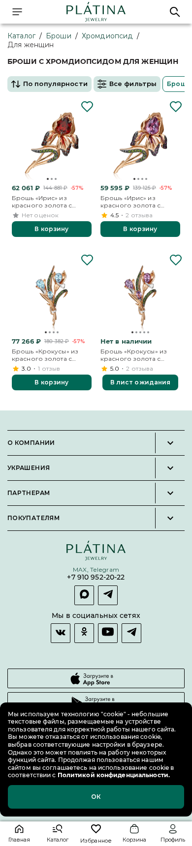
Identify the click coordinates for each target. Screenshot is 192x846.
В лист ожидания (140, 382)
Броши (58, 35)
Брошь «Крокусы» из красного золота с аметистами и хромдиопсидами (133, 355)
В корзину (51, 229)
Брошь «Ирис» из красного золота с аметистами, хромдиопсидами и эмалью (130, 201)
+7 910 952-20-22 (96, 577)
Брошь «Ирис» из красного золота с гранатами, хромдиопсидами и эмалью (42, 201)
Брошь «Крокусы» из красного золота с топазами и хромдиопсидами (45, 355)
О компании (31, 442)
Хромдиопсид (107, 35)
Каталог (21, 35)
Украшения (28, 468)
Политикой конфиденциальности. (113, 775)
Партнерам (28, 493)
